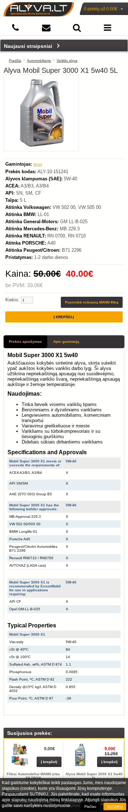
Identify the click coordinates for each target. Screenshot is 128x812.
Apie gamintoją (66, 342)
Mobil (37, 164)
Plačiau (90, 806)
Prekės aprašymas (25, 342)
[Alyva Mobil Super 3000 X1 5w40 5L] (41, 147)
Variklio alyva (67, 60)
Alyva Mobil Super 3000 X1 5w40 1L (94, 776)
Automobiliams (39, 60)
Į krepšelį (49, 762)
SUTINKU (115, 806)
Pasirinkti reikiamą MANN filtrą (91, 302)
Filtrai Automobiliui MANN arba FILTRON (33, 776)
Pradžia (15, 60)
